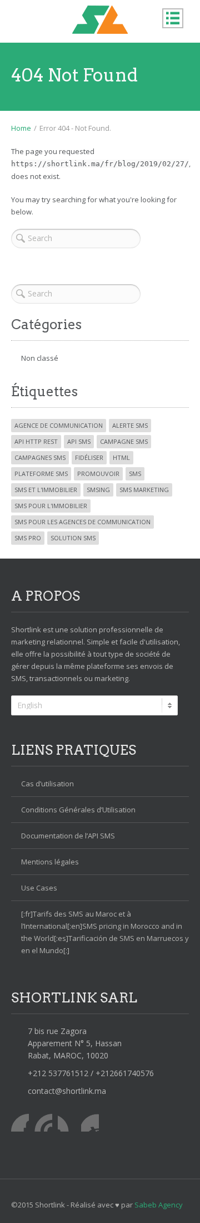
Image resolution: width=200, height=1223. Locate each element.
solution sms (73, 538)
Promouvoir (98, 473)
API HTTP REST (36, 441)
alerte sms (130, 425)
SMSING (98, 489)
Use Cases (39, 888)
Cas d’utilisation (47, 784)
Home (21, 128)
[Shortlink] (100, 20)
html (121, 457)
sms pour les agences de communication (82, 522)
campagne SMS (124, 441)
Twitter (43, 1123)
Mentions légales (50, 862)
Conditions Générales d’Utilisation (78, 810)
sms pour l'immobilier (50, 506)
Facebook (20, 1123)
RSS (90, 1123)
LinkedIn (67, 1123)
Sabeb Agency (158, 1205)
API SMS (79, 441)
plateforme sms (41, 473)
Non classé (39, 358)
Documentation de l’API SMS (68, 836)
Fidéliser (89, 457)
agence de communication (58, 425)
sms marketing (144, 489)
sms (135, 473)
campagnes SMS (40, 457)
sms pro (27, 538)
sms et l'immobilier (45, 489)
